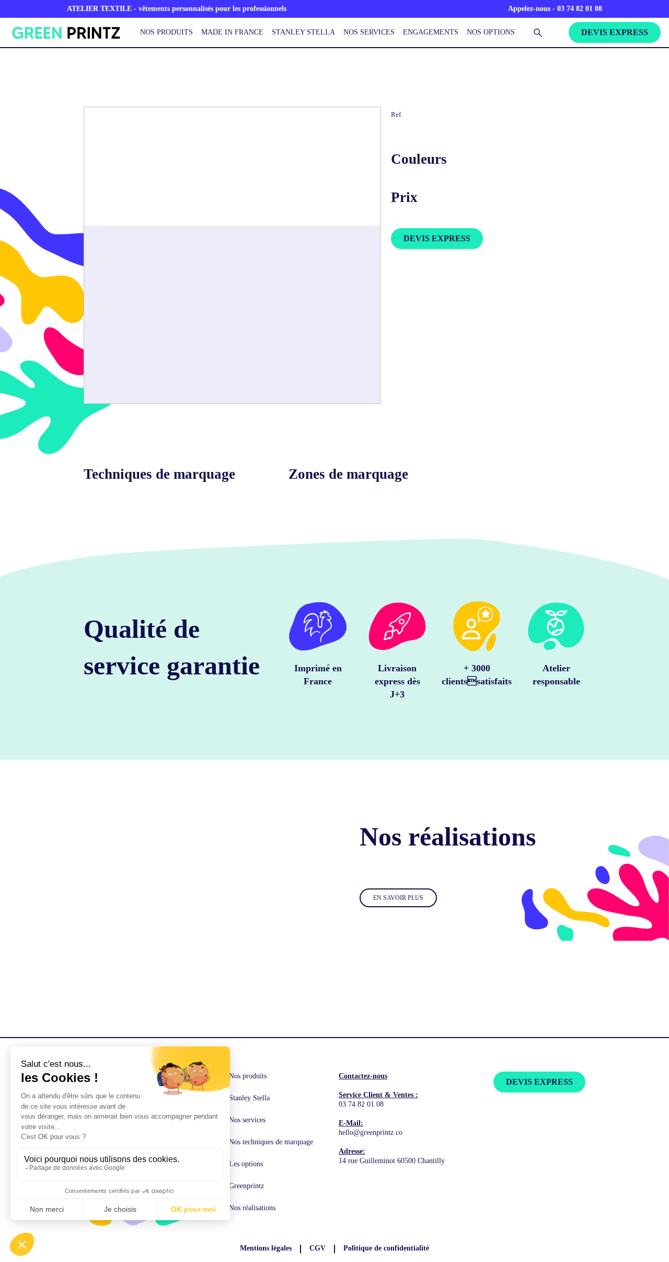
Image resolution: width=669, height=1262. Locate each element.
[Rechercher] (538, 32)
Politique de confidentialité (386, 1248)
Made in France (232, 32)
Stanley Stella (303, 32)
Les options (246, 1164)
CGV (317, 1248)
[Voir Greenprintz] (64, 32)
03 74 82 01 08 (361, 1104)
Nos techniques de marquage (271, 1142)
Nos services (369, 32)
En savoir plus (398, 898)
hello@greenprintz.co (370, 1132)
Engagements (430, 32)
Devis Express (614, 32)
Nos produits (166, 32)
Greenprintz (246, 1186)
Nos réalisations (252, 1208)
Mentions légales (266, 1248)
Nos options (491, 32)
